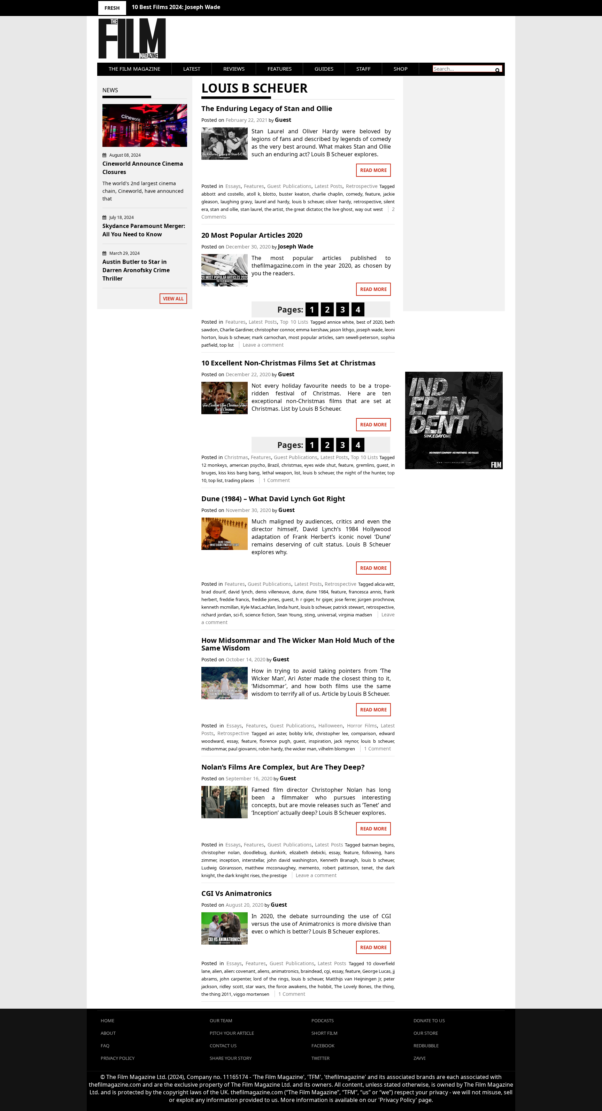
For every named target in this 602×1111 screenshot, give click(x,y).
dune (297, 592)
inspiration (320, 741)
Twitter (320, 1058)
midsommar (213, 749)
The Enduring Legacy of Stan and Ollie (266, 108)
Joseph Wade (295, 246)
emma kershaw (311, 329)
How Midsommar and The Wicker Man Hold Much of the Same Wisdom (298, 644)
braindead (311, 971)
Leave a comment (263, 344)
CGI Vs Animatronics (236, 893)
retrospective (367, 201)
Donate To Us (429, 1020)
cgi (327, 971)
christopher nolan (220, 852)
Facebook (322, 1045)
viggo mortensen (251, 994)
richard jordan (216, 615)
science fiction (260, 615)
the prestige (274, 875)
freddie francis (234, 599)
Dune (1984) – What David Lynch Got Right (273, 498)
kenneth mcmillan (220, 607)
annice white (340, 322)
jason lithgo (342, 329)
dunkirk (278, 852)
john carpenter (235, 979)
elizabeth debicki (307, 852)
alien (217, 971)
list (297, 473)
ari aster (277, 733)
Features (280, 68)
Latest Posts (328, 186)
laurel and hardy (272, 201)
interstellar (253, 860)
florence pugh (275, 741)
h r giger (304, 599)
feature (372, 194)
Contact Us (223, 1045)
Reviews (234, 68)
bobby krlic (301, 733)
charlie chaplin (327, 194)
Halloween (330, 725)
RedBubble (426, 1045)
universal (326, 615)
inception (229, 860)
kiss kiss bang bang (239, 473)
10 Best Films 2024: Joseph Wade (176, 7)
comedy (354, 194)
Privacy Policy (117, 1058)
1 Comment (276, 480)
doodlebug (254, 852)
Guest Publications (289, 186)
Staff (363, 68)
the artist (273, 209)
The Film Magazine (134, 68)
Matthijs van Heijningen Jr (353, 979)
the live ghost (338, 209)
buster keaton (294, 194)
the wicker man (300, 749)
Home (107, 1020)
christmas (291, 465)
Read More (373, 170)
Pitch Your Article (232, 1033)
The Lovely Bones (352, 986)
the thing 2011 (216, 994)
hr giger (324, 599)
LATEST (191, 68)
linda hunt (288, 607)
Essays (233, 186)
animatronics (285, 971)
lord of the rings (270, 979)
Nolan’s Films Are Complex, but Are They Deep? (283, 767)
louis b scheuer (307, 201)
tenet (367, 868)
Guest (283, 120)
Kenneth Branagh (339, 860)
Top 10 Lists (294, 321)
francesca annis (365, 592)
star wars (255, 986)
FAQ (105, 1045)
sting (309, 615)
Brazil (273, 465)
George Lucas (376, 971)
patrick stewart (348, 607)
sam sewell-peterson (356, 337)
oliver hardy (338, 201)
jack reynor (345, 741)
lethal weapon (277, 473)
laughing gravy (236, 201)
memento (309, 868)
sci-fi (238, 615)
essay (232, 741)
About (108, 1033)
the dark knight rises (238, 875)
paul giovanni (242, 749)
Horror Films (362, 725)
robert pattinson (340, 868)
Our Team (221, 1020)
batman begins (378, 845)
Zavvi (419, 1058)
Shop (401, 68)
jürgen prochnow (376, 599)
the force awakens (287, 986)
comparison (363, 733)
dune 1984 (317, 592)
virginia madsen (355, 615)
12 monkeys (214, 465)
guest (382, 465)
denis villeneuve (272, 592)
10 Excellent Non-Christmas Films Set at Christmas (288, 363)
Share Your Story (231, 1058)
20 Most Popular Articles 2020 (251, 235)
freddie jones (265, 599)
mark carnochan (269, 337)
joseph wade (369, 329)
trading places (239, 480)
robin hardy (270, 749)
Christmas (236, 457)
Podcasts (322, 1020)
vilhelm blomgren (336, 749)
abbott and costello (222, 194)
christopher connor (274, 329)
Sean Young (289, 615)
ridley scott (231, 986)
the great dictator (304, 209)
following (371, 852)
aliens (263, 971)
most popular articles (310, 337)
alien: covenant (239, 971)
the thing (384, 986)
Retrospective (362, 186)
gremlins (365, 465)
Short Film (324, 1033)
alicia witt (384, 584)
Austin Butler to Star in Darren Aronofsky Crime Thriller (136, 270)
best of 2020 (369, 322)
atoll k (253, 194)
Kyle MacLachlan (258, 607)
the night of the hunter (360, 473)
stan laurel (251, 209)
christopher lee (332, 733)
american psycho (247, 465)
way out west (369, 209)
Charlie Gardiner (236, 329)
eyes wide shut (320, 465)
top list (226, 345)
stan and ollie (224, 209)
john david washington (292, 860)
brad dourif (213, 592)
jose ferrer (345, 599)
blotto (269, 194)
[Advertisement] (454, 186)
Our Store (426, 1033)
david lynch (240, 592)
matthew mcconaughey (270, 868)
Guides (324, 68)
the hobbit (320, 986)
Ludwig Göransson (221, 868)
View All (173, 299)
